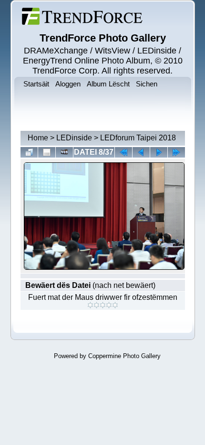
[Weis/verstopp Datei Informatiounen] (46, 152)
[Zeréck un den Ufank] (123, 152)
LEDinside (74, 138)
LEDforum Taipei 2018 (138, 138)
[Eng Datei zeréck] (158, 152)
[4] (109, 305)
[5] (115, 305)
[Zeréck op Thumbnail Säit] (29, 152)
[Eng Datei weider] (141, 152)
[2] (96, 305)
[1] (90, 305)
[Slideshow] (64, 152)
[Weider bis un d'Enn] (176, 152)
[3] (103, 305)
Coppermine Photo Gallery (124, 356)
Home (38, 138)
